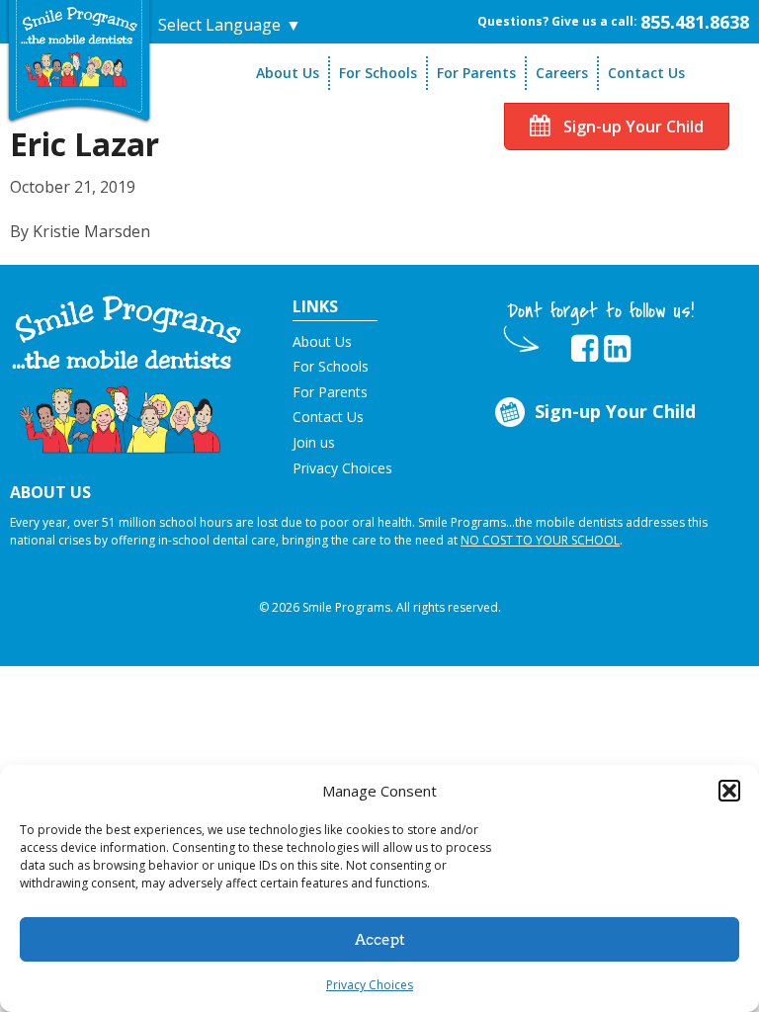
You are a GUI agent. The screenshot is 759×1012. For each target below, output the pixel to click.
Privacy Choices (369, 984)
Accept (380, 940)
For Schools (378, 72)
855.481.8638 (694, 22)
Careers (562, 72)
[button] (729, 791)
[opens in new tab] (584, 349)
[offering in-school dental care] (79, 46)
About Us (287, 72)
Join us (314, 442)
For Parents (476, 72)
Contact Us (646, 72)
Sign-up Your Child (631, 126)
